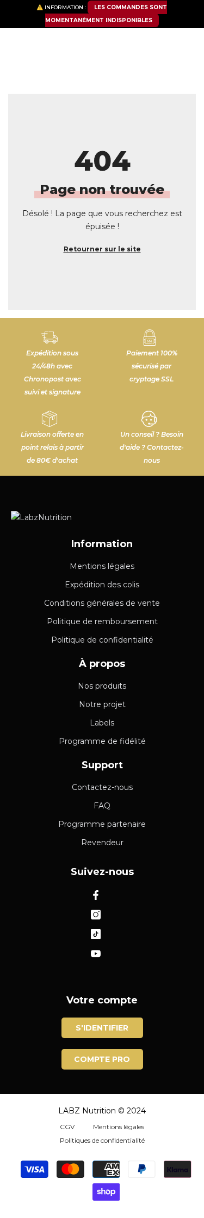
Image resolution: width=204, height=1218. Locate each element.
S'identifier (102, 1028)
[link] (52, 358)
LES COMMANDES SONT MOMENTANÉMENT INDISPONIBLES (106, 14)
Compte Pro (102, 1059)
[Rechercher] (102, 72)
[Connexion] (160, 44)
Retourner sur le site (102, 249)
